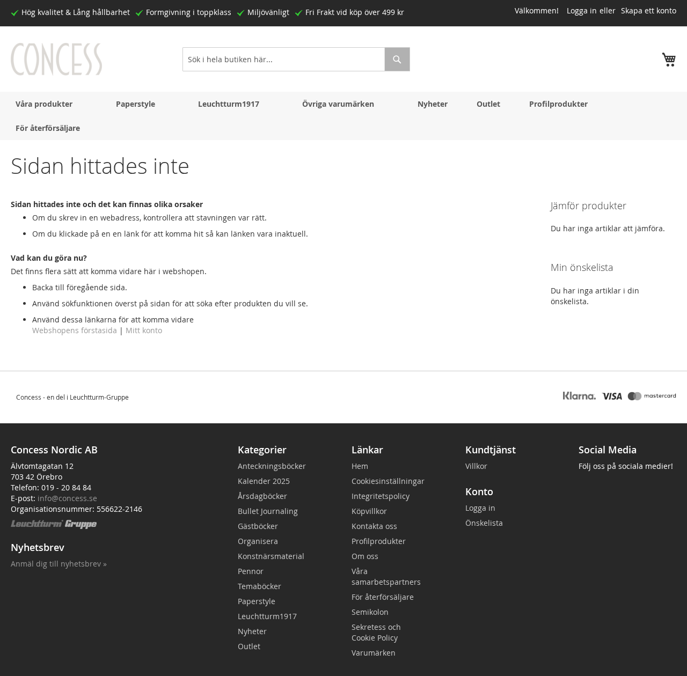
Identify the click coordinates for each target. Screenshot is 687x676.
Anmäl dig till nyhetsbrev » (59, 564)
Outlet (488, 104)
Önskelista (484, 523)
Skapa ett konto (648, 10)
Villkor (476, 466)
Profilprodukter (558, 104)
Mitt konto (144, 330)
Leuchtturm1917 (228, 104)
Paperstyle (135, 104)
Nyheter (433, 104)
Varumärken (374, 653)
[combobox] (296, 59)
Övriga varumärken (338, 104)
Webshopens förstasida (74, 330)
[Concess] (56, 59)
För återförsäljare (48, 128)
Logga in (582, 10)
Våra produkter (44, 104)
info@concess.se (67, 498)
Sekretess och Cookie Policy (376, 632)
